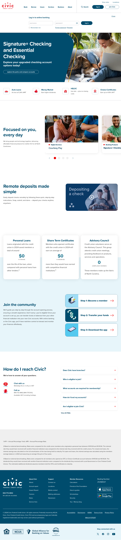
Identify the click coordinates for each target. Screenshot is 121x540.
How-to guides (75, 490)
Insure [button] (42, 7)
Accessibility (71, 513)
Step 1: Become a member (94, 300)
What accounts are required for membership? (81, 388)
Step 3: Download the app (94, 330)
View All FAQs (66, 413)
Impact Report (33, 490)
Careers (31, 494)
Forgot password (60, 28)
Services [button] (51, 7)
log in (98, 7)
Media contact (53, 490)
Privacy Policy (109, 513)
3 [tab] (63, 158)
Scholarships (74, 494)
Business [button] (61, 7)
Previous (49, 158)
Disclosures (81, 513)
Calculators (73, 482)
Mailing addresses (54, 494)
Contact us (51, 482)
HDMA (89, 513)
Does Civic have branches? (74, 370)
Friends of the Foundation (78, 486)
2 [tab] (59, 158)
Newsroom (51, 498)
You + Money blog (76, 502)
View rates (105, 2)
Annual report (33, 486)
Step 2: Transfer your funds (95, 315)
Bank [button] (25, 7)
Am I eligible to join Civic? (73, 406)
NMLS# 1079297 (90, 518)
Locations (116, 2)
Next (73, 158)
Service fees (33, 502)
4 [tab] (67, 158)
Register (70, 28)
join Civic (112, 7)
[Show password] (76, 23)
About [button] (70, 7)
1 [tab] (55, 158)
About (31, 482)
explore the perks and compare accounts (21, 72)
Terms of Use (98, 513)
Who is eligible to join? (72, 379)
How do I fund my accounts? (74, 397)
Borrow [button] (33, 7)
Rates (31, 498)
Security (72, 498)
